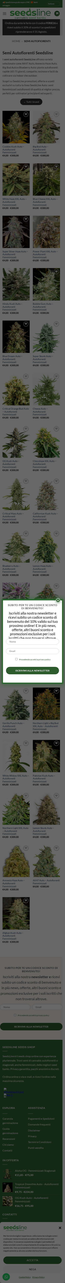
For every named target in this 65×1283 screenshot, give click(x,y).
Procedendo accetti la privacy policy (34, 659)
